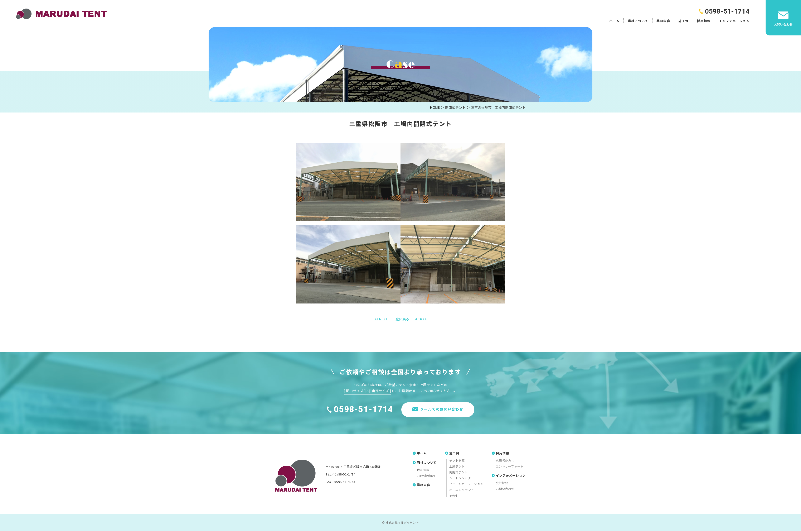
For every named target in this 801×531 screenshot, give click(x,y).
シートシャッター (461, 478)
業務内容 (663, 21)
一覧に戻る (400, 318)
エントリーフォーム (510, 466)
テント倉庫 (457, 460)
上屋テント (457, 466)
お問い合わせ (783, 24)
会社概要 (502, 483)
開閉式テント (458, 472)
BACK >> (420, 318)
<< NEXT (381, 318)
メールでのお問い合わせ (441, 409)
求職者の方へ (505, 460)
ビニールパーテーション (466, 484)
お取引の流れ (426, 476)
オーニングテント (461, 490)
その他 (454, 495)
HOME (435, 107)
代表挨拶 (423, 470)
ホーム (614, 21)
